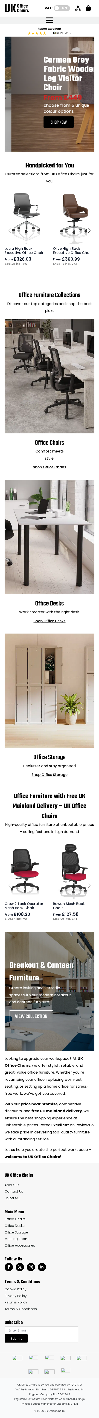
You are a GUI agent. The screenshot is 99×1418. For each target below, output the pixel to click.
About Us (12, 1185)
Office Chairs (15, 1219)
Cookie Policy (15, 1289)
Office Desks (15, 1225)
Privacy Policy (16, 1296)
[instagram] (31, 1267)
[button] (9, 94)
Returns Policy (16, 1302)
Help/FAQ (12, 1198)
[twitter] (20, 1267)
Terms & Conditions (21, 1309)
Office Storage (16, 1232)
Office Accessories (20, 1245)
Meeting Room (17, 1238)
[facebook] (9, 1267)
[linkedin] (42, 1267)
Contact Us (14, 1191)
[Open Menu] (49, 20)
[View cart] (88, 8)
